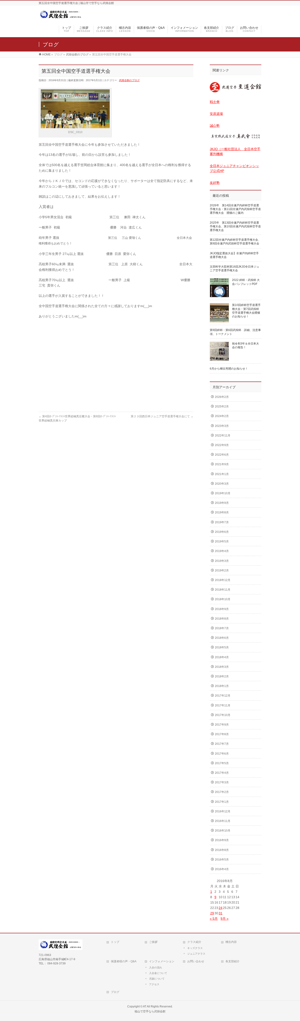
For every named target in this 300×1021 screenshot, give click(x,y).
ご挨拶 (153, 942)
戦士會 (215, 102)
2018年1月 (222, 686)
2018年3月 (222, 667)
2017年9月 (222, 724)
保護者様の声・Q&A (123, 961)
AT (144, 1006)
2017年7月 (222, 743)
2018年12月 (222, 580)
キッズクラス (195, 948)
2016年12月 (222, 811)
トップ (115, 942)
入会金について (158, 973)
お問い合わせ (195, 961)
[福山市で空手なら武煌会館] (60, 17)
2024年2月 (222, 416)
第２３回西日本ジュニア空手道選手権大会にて (162, 416)
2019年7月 (222, 522)
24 (220, 908)
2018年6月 (222, 637)
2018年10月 (222, 599)
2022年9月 (222, 445)
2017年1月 (222, 801)
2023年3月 (222, 426)
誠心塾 (215, 125)
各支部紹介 (232, 961)
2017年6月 (222, 753)
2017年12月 (222, 695)
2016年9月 (222, 840)
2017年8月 (222, 734)
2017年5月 (222, 763)
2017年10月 (222, 715)
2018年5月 (222, 647)
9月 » (225, 918)
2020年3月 (222, 483)
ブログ (115, 992)
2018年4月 (222, 657)
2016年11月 (222, 821)
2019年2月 (222, 570)
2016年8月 (222, 850)
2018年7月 (222, 628)
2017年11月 (222, 705)
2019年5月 (222, 541)
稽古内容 (231, 942)
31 (220, 913)
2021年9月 (222, 464)
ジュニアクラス (196, 953)
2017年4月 (222, 772)
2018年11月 (222, 589)
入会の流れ (155, 967)
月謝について (157, 978)
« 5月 (214, 918)
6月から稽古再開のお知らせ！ (229, 368)
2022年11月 (222, 435)
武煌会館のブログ (129, 80)
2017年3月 (222, 782)
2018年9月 (222, 609)
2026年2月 (222, 397)
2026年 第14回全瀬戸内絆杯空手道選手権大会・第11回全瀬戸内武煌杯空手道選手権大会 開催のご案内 (235, 209)
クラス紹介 (194, 942)
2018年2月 (222, 676)
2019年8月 (222, 512)
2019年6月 (222, 532)
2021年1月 (222, 474)
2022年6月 (222, 454)
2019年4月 (222, 551)
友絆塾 (215, 183)
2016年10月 (222, 830)
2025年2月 (222, 406)
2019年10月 (222, 493)
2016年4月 (222, 869)
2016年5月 (222, 859)
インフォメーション (161, 961)
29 (212, 913)
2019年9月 (222, 503)
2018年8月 (222, 618)
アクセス (154, 984)
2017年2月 (222, 792)
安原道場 (216, 114)
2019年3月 (222, 561)
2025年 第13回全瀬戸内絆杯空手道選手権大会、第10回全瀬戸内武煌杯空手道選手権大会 (235, 226)
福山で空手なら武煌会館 (150, 1011)
